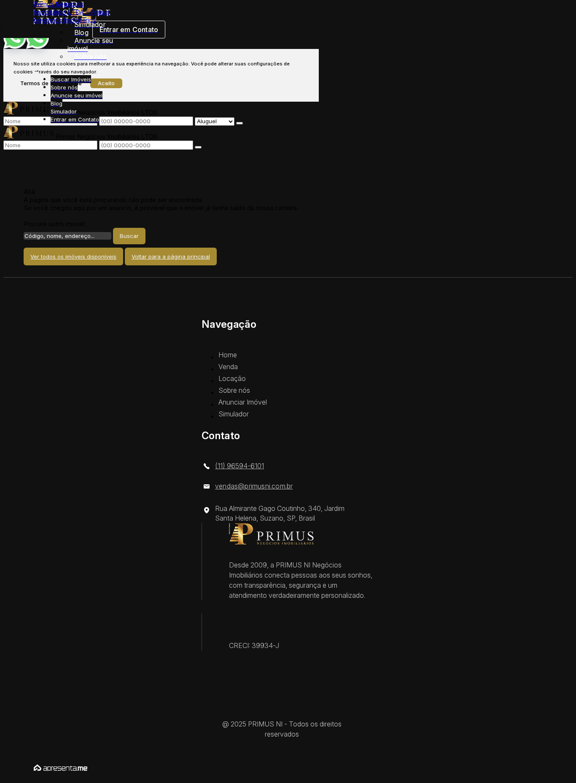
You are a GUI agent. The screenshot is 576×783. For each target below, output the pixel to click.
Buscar (129, 235)
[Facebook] (288, 711)
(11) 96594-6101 (239, 466)
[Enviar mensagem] (239, 123)
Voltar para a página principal (171, 256)
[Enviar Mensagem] (198, 147)
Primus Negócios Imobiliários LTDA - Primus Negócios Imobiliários (72, 12)
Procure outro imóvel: (55, 224)
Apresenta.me (54, 767)
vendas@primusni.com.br (254, 486)
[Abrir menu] (36, 71)
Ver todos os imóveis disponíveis (73, 256)
